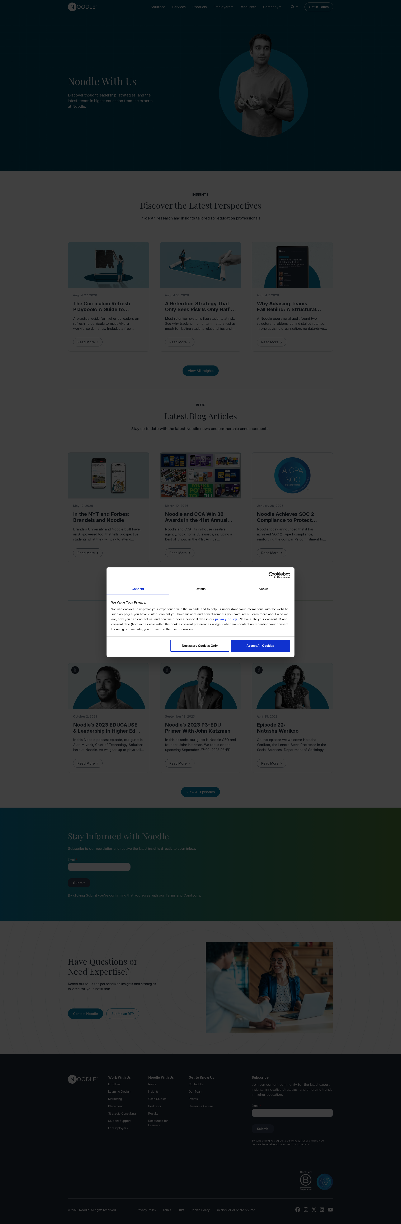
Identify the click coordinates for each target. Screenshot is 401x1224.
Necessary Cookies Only (200, 645)
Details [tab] (200, 589)
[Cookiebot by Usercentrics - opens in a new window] (271, 575)
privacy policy (226, 619)
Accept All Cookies (260, 645)
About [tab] (263, 589)
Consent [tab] (138, 589)
